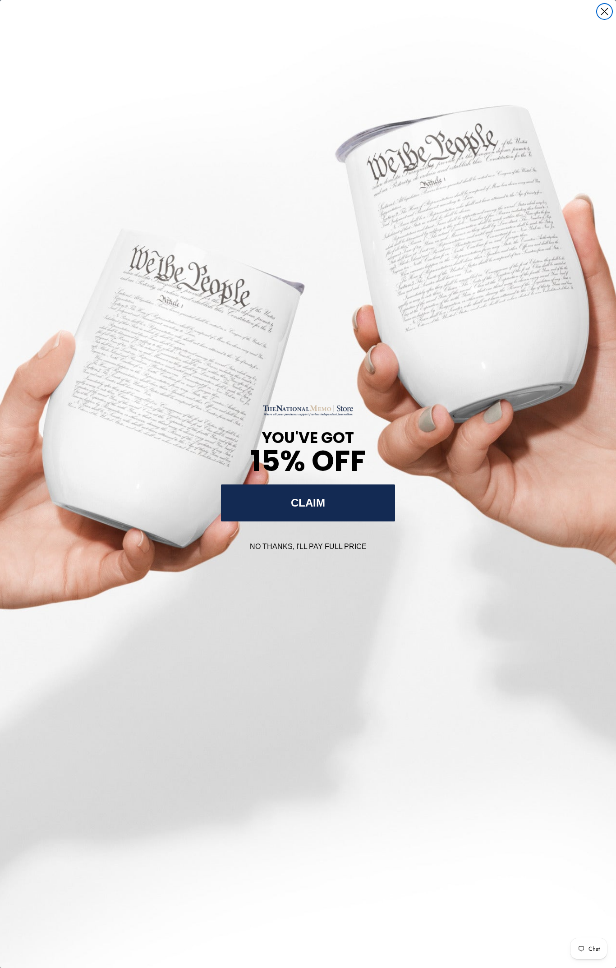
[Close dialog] (604, 11)
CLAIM (308, 503)
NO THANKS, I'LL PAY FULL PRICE (308, 546)
